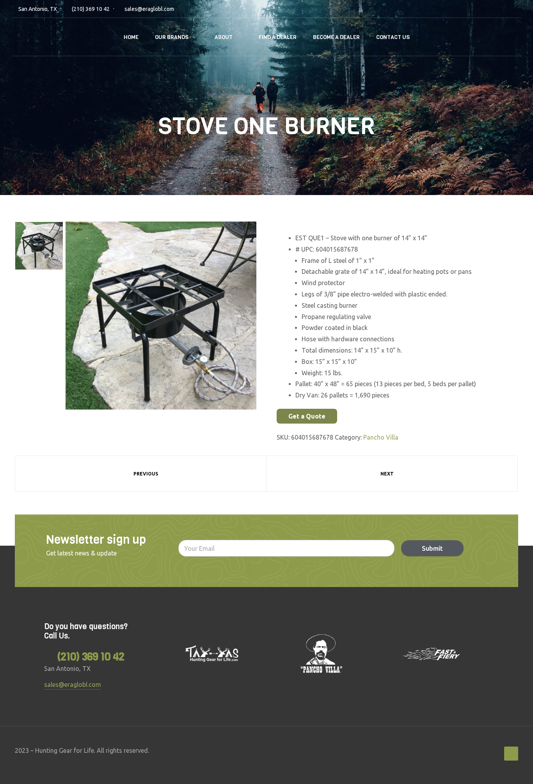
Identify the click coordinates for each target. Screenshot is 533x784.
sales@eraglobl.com (149, 9)
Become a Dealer (336, 37)
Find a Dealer (278, 37)
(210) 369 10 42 (91, 9)
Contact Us (393, 37)
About (224, 37)
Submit (432, 548)
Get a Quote (306, 416)
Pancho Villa (380, 437)
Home (131, 37)
